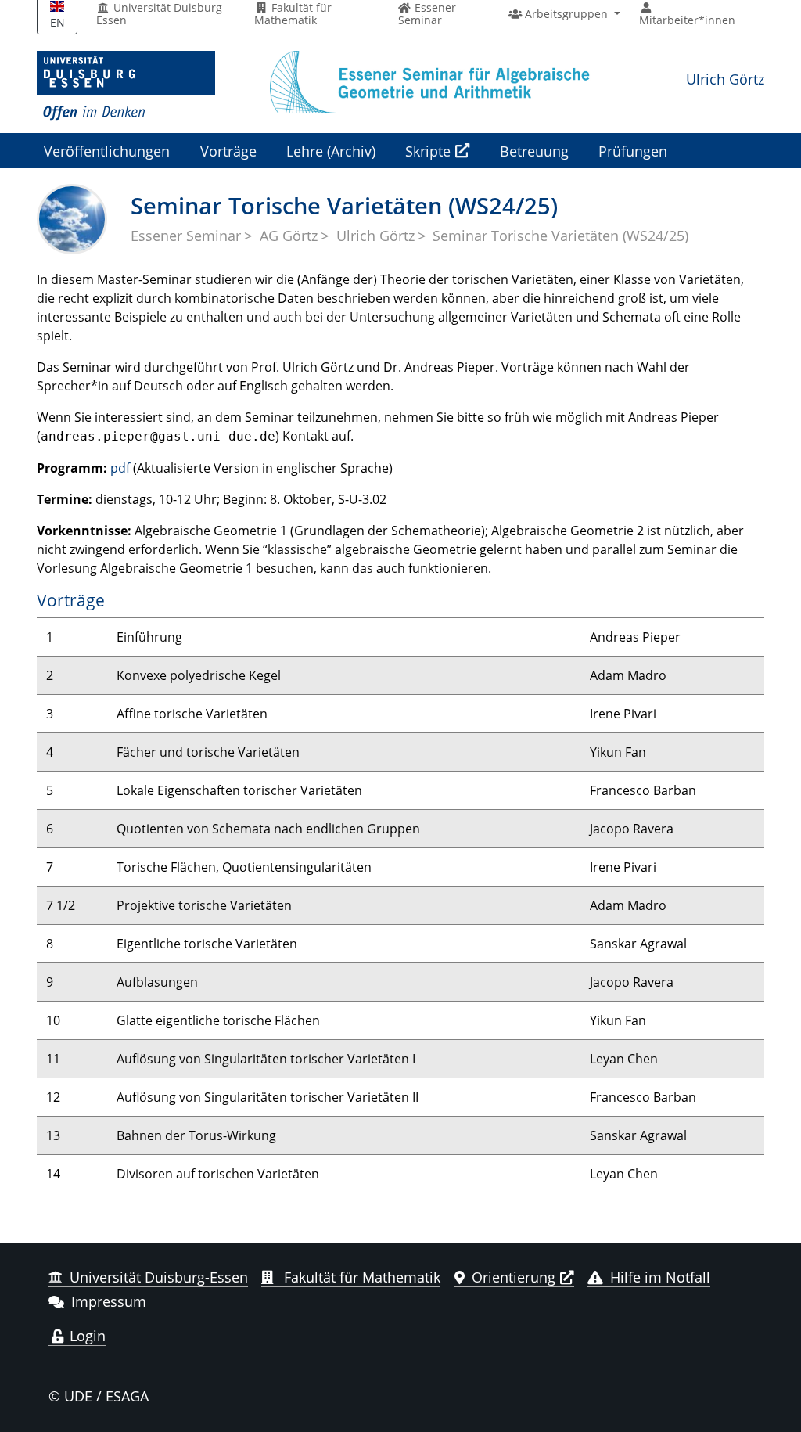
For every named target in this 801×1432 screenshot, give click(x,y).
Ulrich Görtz (725, 78)
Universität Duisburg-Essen (161, 14)
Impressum (108, 1301)
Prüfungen (632, 150)
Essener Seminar (186, 235)
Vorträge (228, 150)
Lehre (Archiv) (330, 150)
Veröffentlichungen (107, 150)
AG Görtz (289, 235)
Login (86, 1335)
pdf (120, 468)
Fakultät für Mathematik (293, 14)
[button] (564, 14)
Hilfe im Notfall (660, 1277)
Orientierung (513, 1277)
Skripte (428, 150)
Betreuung (534, 150)
